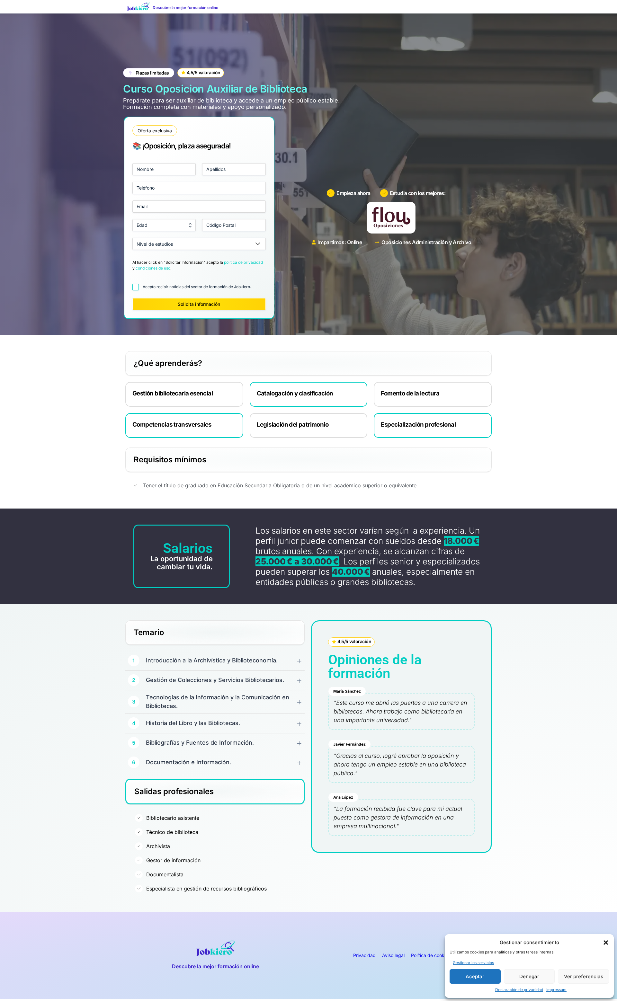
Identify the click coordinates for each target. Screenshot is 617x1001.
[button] (606, 942)
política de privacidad (243, 262)
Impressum (556, 989)
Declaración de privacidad (519, 989)
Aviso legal (393, 955)
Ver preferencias (583, 976)
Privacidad (364, 955)
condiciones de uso (153, 268)
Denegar (529, 976)
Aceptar (475, 976)
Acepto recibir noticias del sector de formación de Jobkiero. (197, 286)
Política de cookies (430, 955)
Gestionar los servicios (473, 962)
